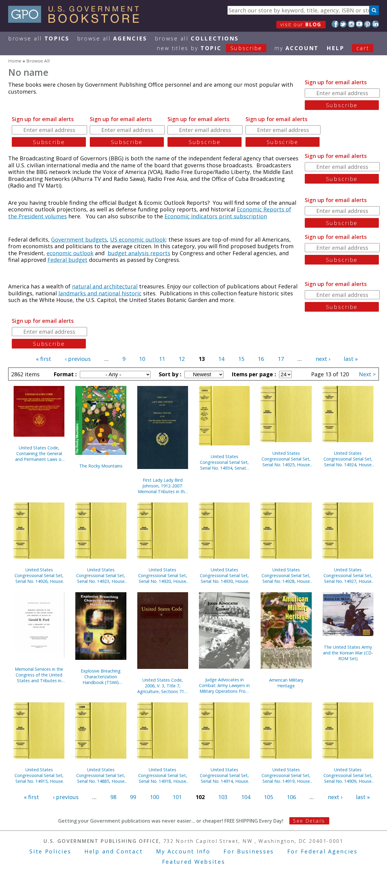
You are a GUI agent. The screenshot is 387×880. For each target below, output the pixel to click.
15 (241, 358)
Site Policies (50, 851)
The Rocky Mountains (100, 466)
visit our (301, 24)
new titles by (209, 48)
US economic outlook (138, 239)
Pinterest (367, 24)
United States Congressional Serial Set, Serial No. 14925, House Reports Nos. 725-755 (286, 458)
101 (177, 797)
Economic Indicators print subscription (215, 216)
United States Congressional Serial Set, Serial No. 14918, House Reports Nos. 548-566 (162, 775)
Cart (362, 48)
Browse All (38, 38)
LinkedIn (375, 24)
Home (14, 61)
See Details (309, 820)
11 (162, 358)
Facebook (335, 24)
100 (154, 797)
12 (182, 358)
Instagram (351, 24)
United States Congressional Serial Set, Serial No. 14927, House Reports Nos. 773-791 (348, 575)
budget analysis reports (139, 253)
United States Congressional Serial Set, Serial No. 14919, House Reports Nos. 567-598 (286, 775)
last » (351, 358)
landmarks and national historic (99, 293)
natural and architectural (105, 286)
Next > (367, 374)
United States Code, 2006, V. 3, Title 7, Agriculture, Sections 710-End (162, 685)
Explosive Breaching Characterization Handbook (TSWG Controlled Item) (101, 676)
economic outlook (70, 253)
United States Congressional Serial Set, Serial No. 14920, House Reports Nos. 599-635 (162, 575)
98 (113, 797)
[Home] (76, 20)
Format (64, 374)
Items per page (253, 374)
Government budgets (79, 239)
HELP (335, 48)
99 (133, 797)
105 (268, 797)
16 (261, 358)
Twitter (343, 24)
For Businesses (248, 851)
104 (245, 797)
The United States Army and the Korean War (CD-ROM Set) (348, 652)
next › (323, 358)
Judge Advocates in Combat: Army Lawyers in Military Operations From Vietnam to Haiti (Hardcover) (224, 685)
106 (291, 797)
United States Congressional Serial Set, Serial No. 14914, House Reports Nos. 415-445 (224, 775)
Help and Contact (113, 851)
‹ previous (78, 358)
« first (43, 358)
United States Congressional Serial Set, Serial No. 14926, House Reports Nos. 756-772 (39, 575)
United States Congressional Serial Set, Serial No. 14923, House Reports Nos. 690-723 (100, 575)
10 (142, 358)
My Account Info (183, 851)
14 (221, 358)
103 (222, 797)
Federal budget (67, 259)
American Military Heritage (286, 683)
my (296, 48)
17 (281, 358)
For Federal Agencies (322, 851)
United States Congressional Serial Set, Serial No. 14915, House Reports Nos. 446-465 (39, 775)
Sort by (169, 374)
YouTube (359, 24)
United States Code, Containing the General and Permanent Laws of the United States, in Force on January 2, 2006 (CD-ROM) (39, 453)
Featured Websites (193, 861)
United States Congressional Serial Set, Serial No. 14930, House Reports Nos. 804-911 (224, 575)
